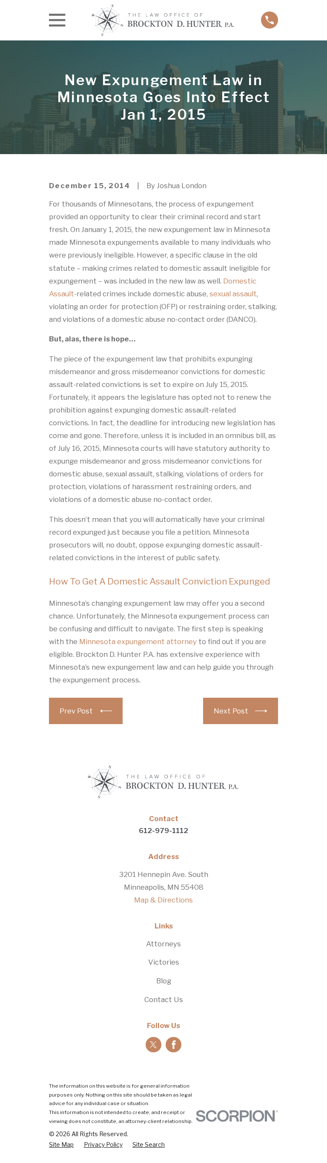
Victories (163, 962)
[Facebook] (173, 1044)
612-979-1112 (163, 830)
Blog (163, 981)
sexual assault (233, 293)
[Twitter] (153, 1044)
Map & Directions (163, 900)
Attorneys (163, 944)
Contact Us (163, 999)
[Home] (163, 20)
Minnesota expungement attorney (138, 641)
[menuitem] (61, 1145)
